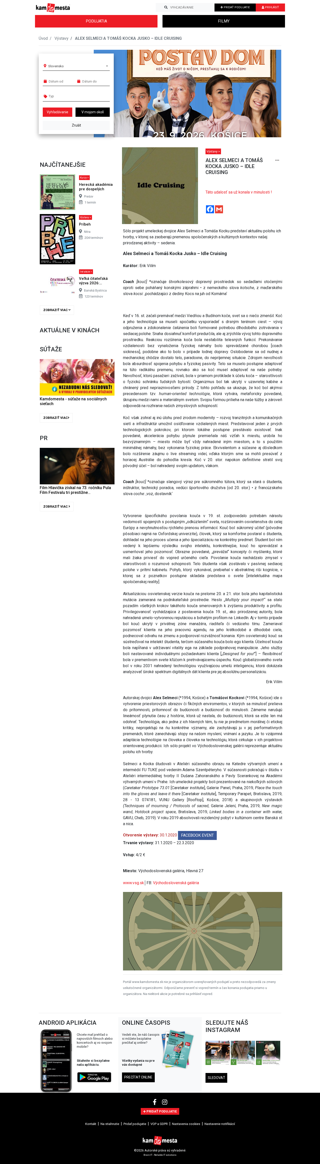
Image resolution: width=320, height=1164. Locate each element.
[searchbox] (67, 96)
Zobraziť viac (55, 310)
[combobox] (78, 66)
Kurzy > (84, 177)
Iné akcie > (86, 271)
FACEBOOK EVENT (197, 835)
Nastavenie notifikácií (219, 1124)
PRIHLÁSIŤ (271, 7)
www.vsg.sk (133, 882)
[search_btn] (166, 7)
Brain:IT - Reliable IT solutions (160, 1154)
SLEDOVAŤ (216, 1078)
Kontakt (90, 1124)
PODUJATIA (96, 21)
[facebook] (155, 1102)
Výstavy (61, 38)
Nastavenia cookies (186, 1124)
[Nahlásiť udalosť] (277, 160)
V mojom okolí (93, 112)
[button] (267, 93)
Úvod (43, 38)
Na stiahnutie (109, 1124)
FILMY (224, 21)
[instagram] (164, 1102)
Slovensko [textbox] (56, 66)
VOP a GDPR (159, 1124)
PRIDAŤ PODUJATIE (236, 7)
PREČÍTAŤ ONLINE (138, 1077)
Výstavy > (85, 217)
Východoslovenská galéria (176, 882)
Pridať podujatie (135, 1124)
